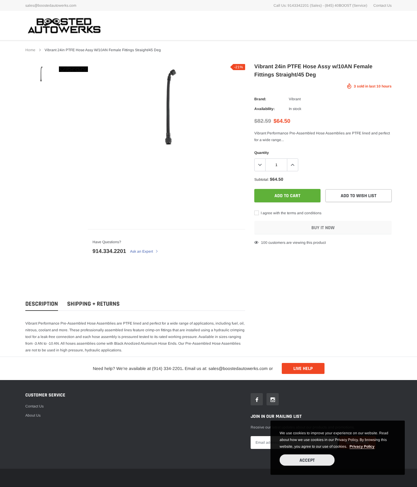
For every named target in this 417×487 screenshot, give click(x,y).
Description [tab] (41, 304)
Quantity (261, 153)
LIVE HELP (303, 368)
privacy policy (362, 446)
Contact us (34, 406)
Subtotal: (261, 179)
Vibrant (295, 99)
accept (307, 460)
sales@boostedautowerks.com (50, 5)
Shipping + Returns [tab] (93, 304)
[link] (41, 74)
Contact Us (382, 5)
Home (30, 50)
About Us (33, 415)
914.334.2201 (109, 251)
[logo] (63, 25)
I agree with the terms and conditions (290, 213)
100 (264, 242)
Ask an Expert (142, 251)
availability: (264, 109)
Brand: (260, 99)
